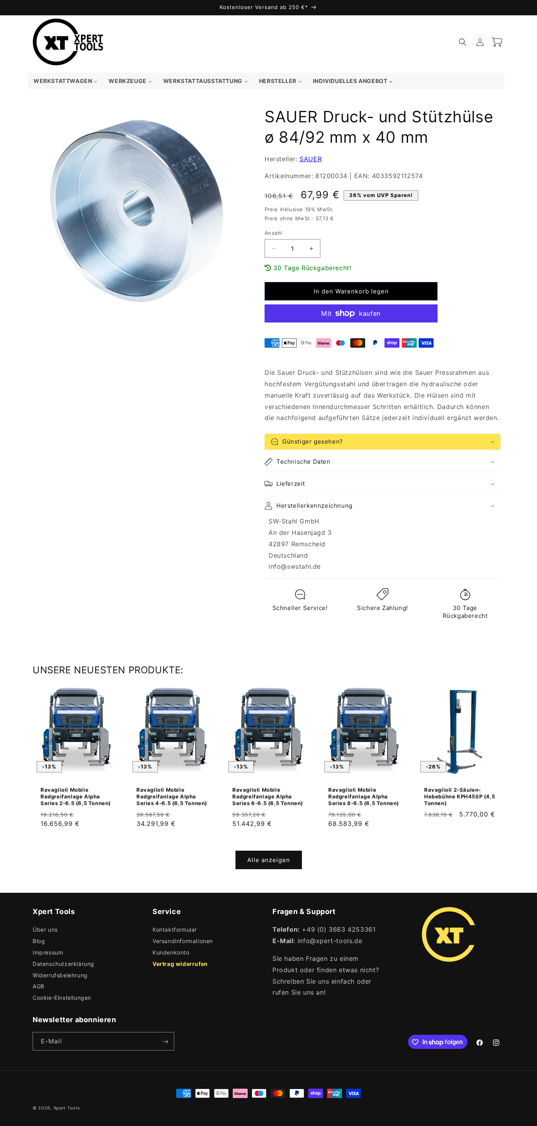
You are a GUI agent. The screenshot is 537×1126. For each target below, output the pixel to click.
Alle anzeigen (268, 860)
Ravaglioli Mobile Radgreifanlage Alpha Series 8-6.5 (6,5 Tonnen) (363, 796)
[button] (462, 42)
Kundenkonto (171, 952)
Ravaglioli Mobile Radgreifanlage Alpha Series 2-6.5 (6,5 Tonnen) (75, 796)
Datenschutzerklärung (63, 963)
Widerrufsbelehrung (60, 975)
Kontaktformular (175, 930)
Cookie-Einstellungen (62, 997)
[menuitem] (65, 81)
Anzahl (273, 233)
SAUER (311, 159)
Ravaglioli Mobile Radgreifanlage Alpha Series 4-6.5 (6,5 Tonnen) (171, 796)
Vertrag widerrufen (180, 963)
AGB (38, 986)
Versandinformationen (183, 941)
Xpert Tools (66, 1108)
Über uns (45, 930)
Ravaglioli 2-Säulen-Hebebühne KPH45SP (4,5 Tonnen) (459, 796)
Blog (39, 941)
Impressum (48, 952)
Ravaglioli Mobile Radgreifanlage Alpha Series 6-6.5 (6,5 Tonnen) (267, 796)
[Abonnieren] (165, 1041)
